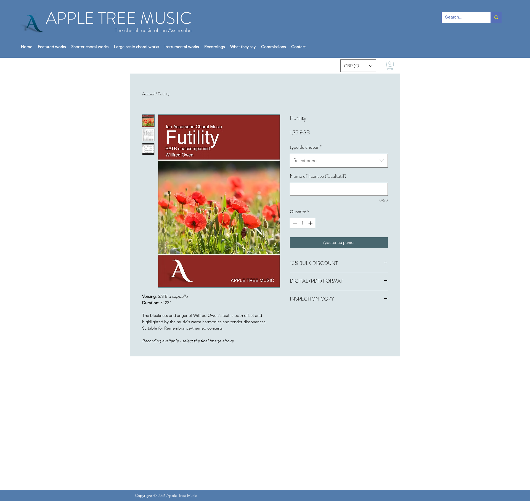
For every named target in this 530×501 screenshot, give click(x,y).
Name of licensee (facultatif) (318, 176)
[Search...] (496, 17)
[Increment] (311, 223)
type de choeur (306, 147)
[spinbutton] (302, 223)
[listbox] (358, 65)
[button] (214, 46)
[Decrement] (294, 223)
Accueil (148, 94)
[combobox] (339, 161)
